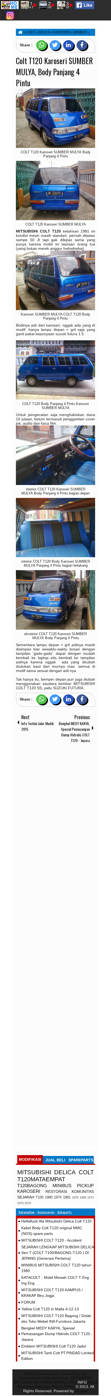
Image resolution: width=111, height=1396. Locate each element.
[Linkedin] (68, 45)
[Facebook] (82, 45)
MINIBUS (62, 1185)
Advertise (25, 1386)
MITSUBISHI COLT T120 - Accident (51, 1240)
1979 (75, 1197)
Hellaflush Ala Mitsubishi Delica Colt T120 (56, 1221)
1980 (49, 1197)
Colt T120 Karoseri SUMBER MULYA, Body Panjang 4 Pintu (54, 71)
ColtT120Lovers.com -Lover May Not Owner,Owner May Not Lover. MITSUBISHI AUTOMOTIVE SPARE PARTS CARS (53, 1377)
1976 (28, 1203)
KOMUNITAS (83, 1191)
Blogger (81, 1391)
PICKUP (85, 1185)
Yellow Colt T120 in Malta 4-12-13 (50, 1309)
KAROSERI (28, 1191)
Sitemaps (42, 1386)
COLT (86, 1172)
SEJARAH (25, 1197)
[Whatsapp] (41, 45)
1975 (20, 1203)
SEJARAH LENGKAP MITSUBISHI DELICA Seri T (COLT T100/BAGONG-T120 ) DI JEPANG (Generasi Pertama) (57, 1252)
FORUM (28, 1302)
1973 (90, 1197)
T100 (39, 1197)
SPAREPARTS (80, 1160)
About (93, 1382)
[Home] (20, 32)
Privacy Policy (63, 1386)
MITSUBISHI (34, 1172)
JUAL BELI (55, 1160)
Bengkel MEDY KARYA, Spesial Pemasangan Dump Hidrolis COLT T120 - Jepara (56, 1334)
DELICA (65, 1172)
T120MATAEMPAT (41, 1179)
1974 (57, 1197)
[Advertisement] (55, 946)
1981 (67, 1197)
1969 (83, 1197)
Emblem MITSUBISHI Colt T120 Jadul (53, 1346)
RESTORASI (56, 1191)
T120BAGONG (32, 1185)
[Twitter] (55, 45)
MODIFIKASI (30, 1159)
